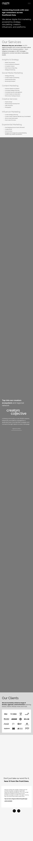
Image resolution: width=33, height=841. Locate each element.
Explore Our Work (17, 428)
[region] (16, 799)
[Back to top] (29, 837)
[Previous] (14, 811)
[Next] (19, 811)
